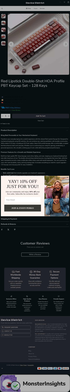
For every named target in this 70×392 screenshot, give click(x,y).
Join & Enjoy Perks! (22, 208)
